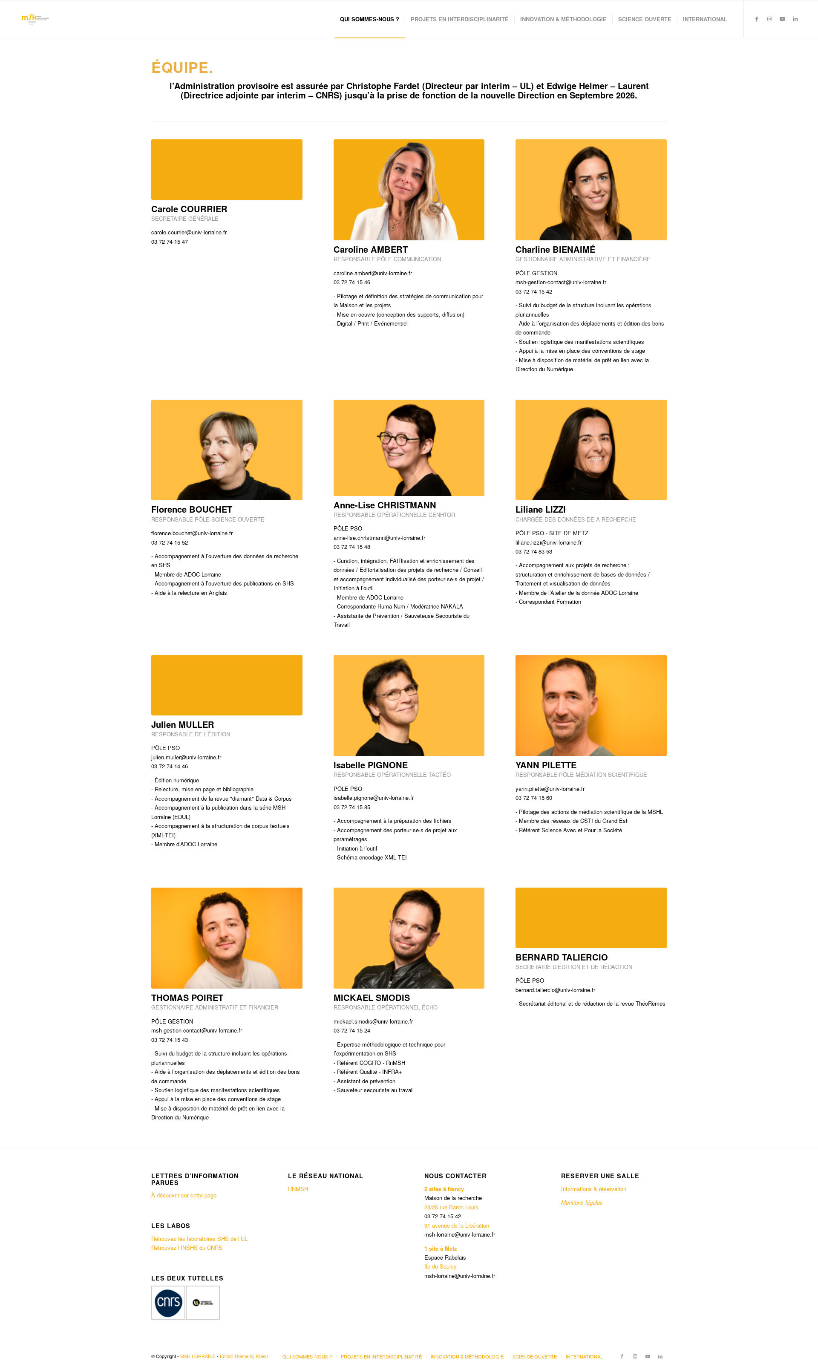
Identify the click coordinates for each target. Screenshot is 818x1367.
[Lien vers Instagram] (769, 18)
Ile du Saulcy (440, 1266)
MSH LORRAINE (198, 1356)
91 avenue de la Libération (456, 1225)
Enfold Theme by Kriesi (244, 1356)
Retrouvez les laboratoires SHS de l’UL (199, 1238)
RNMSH (298, 1189)
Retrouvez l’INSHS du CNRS (186, 1247)
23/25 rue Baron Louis (451, 1207)
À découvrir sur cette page (183, 1195)
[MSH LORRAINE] (35, 19)
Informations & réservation (593, 1189)
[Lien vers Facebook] (757, 18)
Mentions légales (583, 1202)
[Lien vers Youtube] (782, 18)
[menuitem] (369, 19)
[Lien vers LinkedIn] (795, 18)
